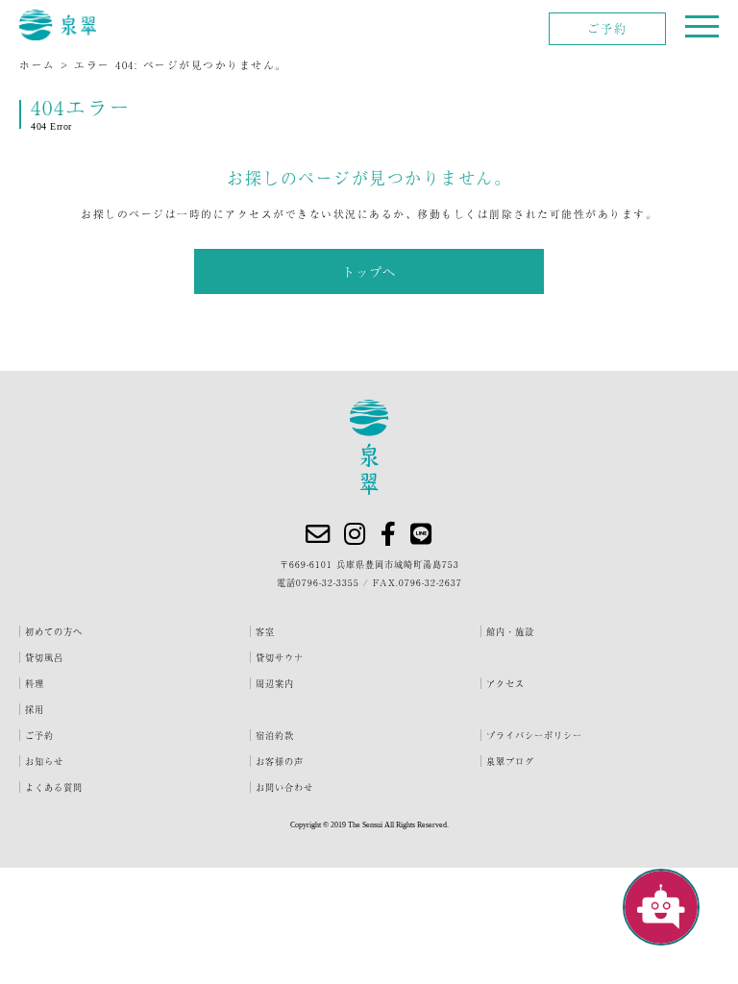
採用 (34, 709)
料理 (34, 683)
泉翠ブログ (510, 761)
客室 (265, 631)
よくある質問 (54, 787)
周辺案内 (275, 683)
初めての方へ (54, 631)
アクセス (505, 683)
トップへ (369, 271)
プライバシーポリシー (534, 735)
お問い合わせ (284, 787)
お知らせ (44, 761)
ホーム (37, 65)
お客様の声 (280, 761)
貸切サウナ (280, 657)
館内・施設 (510, 631)
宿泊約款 (275, 735)
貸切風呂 (44, 657)
